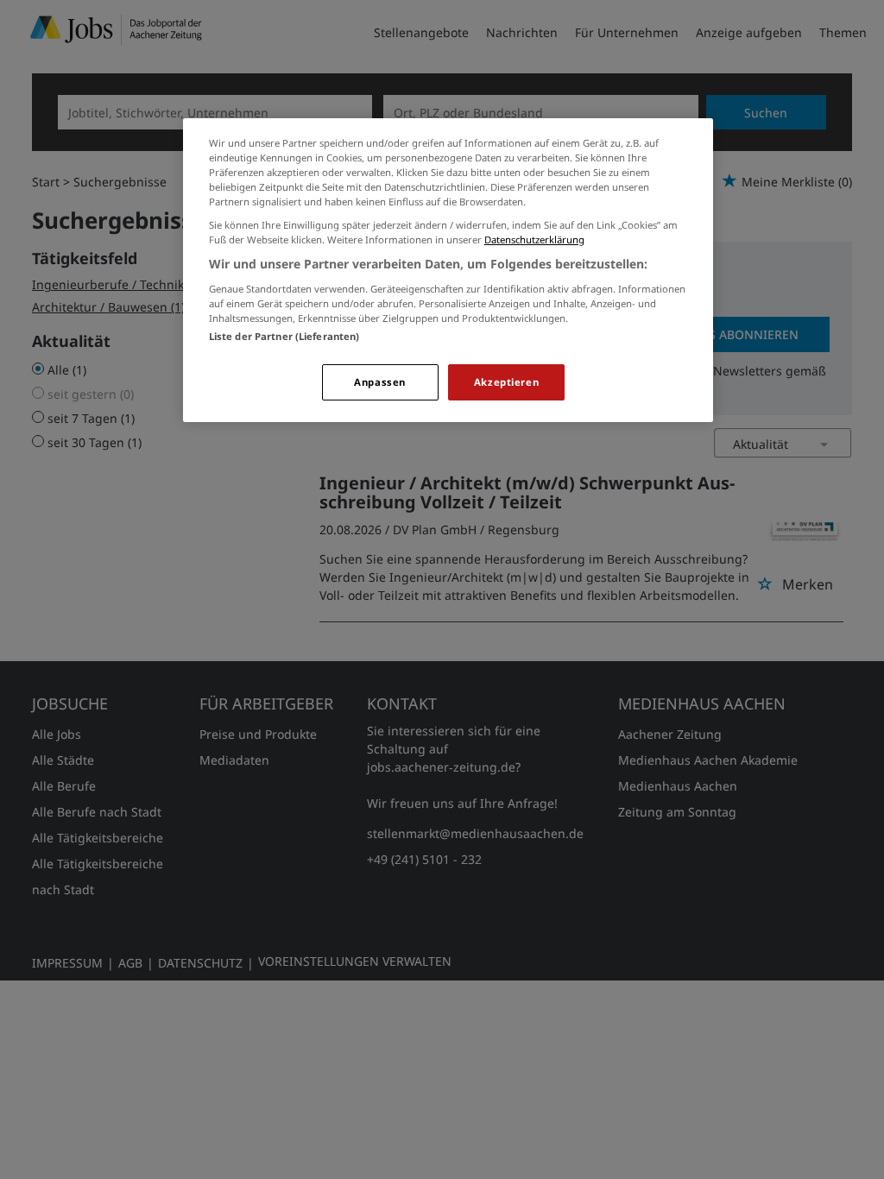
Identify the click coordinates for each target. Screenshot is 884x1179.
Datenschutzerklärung (534, 239)
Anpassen (380, 381)
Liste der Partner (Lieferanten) (284, 336)
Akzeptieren (506, 381)
